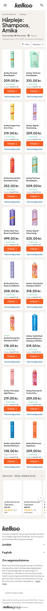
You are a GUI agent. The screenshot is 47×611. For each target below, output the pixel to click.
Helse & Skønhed (9, 14)
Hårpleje (23, 14)
